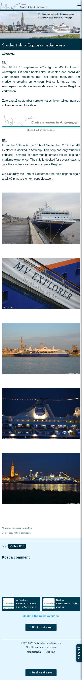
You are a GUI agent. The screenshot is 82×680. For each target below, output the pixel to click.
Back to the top (42, 627)
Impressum (50, 647)
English (50, 651)
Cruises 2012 (17, 546)
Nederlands (34, 651)
